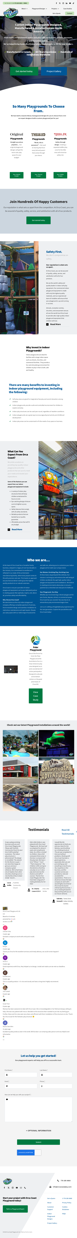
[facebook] (56, 3)
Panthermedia (28, 1237)
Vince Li (5, 961)
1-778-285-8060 (17, 3)
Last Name (44, 1075)
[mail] (21, 1192)
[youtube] (70, 3)
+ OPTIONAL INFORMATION (38, 1136)
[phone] (25, 1192)
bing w (5, 946)
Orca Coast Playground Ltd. (11, 911)
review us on (7, 922)
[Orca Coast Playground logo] (10, 8)
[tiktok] (73, 3)
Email (7, 1087)
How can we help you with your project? (18, 1100)
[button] (57, 324)
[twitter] (60, 3)
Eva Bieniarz (7, 976)
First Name (9, 1075)
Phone (42, 1087)
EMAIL (25, 3)
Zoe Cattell (6, 991)
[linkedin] (66, 3)
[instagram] (63, 3)
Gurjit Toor (6, 1004)
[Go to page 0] (3, 1042)
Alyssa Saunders (8, 1026)
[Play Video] (11, 669)
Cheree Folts (7, 931)
